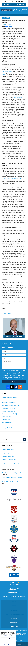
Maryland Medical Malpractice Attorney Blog (14, 10)
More (23, 15)
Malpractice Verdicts (8, 408)
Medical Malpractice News (10, 397)
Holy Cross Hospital (7, 71)
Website (14, 606)
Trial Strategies (7, 422)
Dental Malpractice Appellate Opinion (11, 481)
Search (24, 439)
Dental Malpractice (8, 425)
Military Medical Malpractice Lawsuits (12, 477)
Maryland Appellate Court (8, 30)
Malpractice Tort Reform (9, 402)
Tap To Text (20, 4)
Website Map (14, 622)
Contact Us (14, 618)
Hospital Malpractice (8, 411)
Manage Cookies (8, 644)
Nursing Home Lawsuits (9, 414)
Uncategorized (6, 419)
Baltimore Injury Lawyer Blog (9, 456)
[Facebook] (8, 387)
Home (4, 15)
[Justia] (16, 387)
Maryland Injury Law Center (9, 453)
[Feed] (20, 387)
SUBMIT (14, 381)
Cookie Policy (17, 596)
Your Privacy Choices (8, 596)
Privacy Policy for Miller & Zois (14, 614)
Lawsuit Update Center (8, 449)
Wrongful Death (7, 428)
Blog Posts (14, 626)
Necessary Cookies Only (8, 642)
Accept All (8, 638)
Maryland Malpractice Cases (12, 306)
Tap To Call (7, 4)
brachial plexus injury (19, 97)
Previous (4, 313)
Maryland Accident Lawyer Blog (10, 463)
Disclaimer (14, 610)
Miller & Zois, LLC (19, 640)
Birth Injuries (6, 416)
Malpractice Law (7, 400)
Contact (14, 15)
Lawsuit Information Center (9, 459)
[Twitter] (12, 387)
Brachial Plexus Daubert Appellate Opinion (13, 473)
